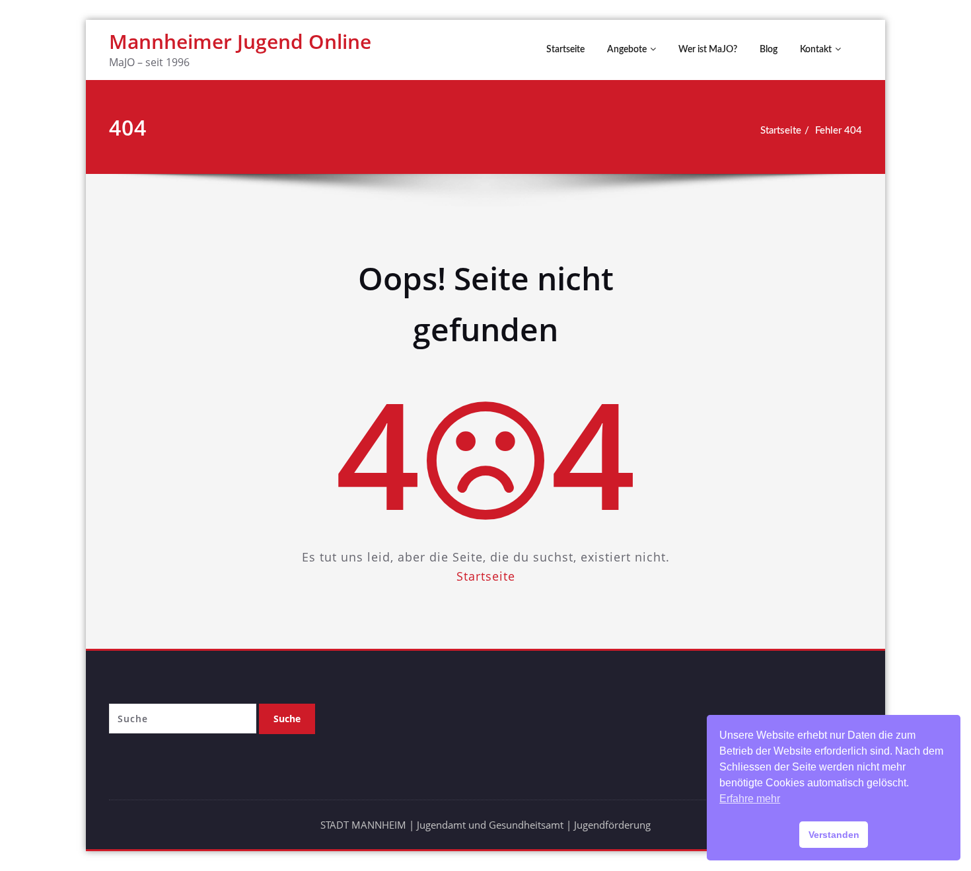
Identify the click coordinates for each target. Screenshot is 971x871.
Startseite (565, 49)
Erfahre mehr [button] (749, 798)
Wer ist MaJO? (707, 49)
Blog (768, 49)
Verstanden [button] (834, 834)
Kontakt (816, 49)
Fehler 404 (838, 131)
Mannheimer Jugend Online (240, 41)
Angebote (627, 49)
